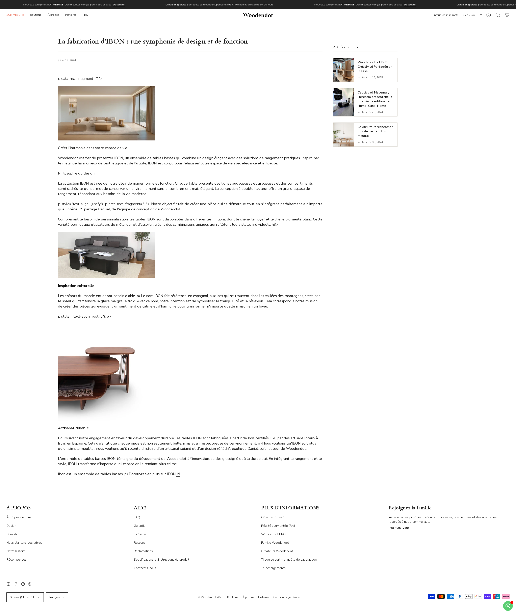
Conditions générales (287, 597)
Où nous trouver (272, 517)
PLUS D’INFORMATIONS (290, 508)
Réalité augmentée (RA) (278, 526)
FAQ (137, 517)
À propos (248, 597)
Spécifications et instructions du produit (161, 559)
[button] (36, 15)
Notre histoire (16, 551)
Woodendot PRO (273, 534)
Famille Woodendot (275, 542)
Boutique (232, 597)
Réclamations (143, 551)
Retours (139, 542)
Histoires (263, 597)
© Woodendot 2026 (210, 597)
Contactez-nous (145, 568)
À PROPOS (18, 508)
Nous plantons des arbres (24, 542)
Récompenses (16, 559)
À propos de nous (18, 517)
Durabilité (13, 534)
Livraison (140, 534)
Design (11, 526)
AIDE (140, 508)
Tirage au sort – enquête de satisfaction (289, 559)
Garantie (140, 526)
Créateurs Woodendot (277, 551)
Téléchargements (273, 568)
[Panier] (507, 15)
